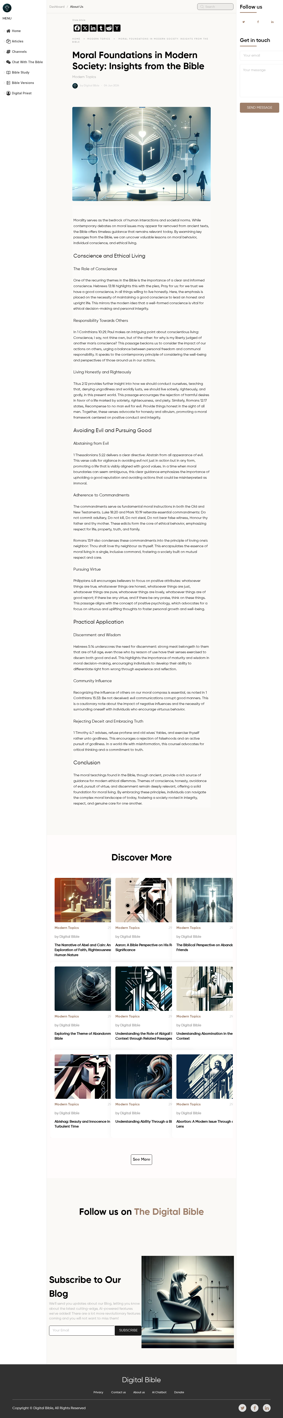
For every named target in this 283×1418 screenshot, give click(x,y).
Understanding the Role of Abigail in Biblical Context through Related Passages (151, 1036)
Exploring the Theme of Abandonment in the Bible (91, 1036)
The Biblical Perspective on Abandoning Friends (209, 947)
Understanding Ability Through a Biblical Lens (152, 1122)
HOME (76, 39)
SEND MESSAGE (259, 108)
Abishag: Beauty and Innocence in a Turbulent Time (84, 1124)
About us (139, 1392)
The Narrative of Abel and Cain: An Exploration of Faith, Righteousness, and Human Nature (88, 950)
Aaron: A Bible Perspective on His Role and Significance (150, 947)
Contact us (118, 1392)
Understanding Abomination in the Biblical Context (211, 1036)
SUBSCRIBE (128, 1330)
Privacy (98, 1392)
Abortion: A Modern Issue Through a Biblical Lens (212, 1124)
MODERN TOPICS (99, 39)
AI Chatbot (159, 1392)
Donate (179, 1392)
